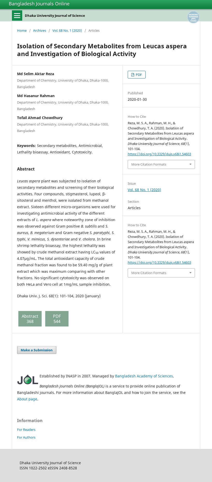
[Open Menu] (17, 15)
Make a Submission (37, 350)
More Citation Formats (148, 164)
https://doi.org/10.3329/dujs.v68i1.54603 (159, 154)
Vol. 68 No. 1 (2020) (67, 30)
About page (27, 399)
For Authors (26, 437)
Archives (39, 30)
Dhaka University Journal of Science (55, 15)
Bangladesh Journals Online (39, 4)
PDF (138, 74)
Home (22, 30)
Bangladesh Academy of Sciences (144, 376)
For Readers (26, 429)
